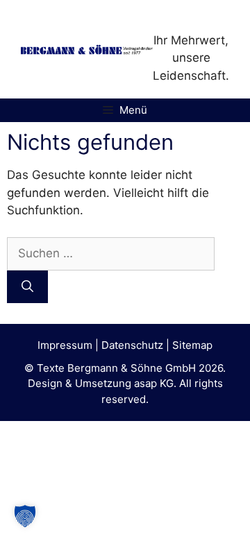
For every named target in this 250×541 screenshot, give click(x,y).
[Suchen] (27, 287)
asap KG (154, 383)
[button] (25, 516)
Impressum (65, 345)
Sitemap (192, 345)
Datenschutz (132, 345)
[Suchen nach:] (111, 253)
